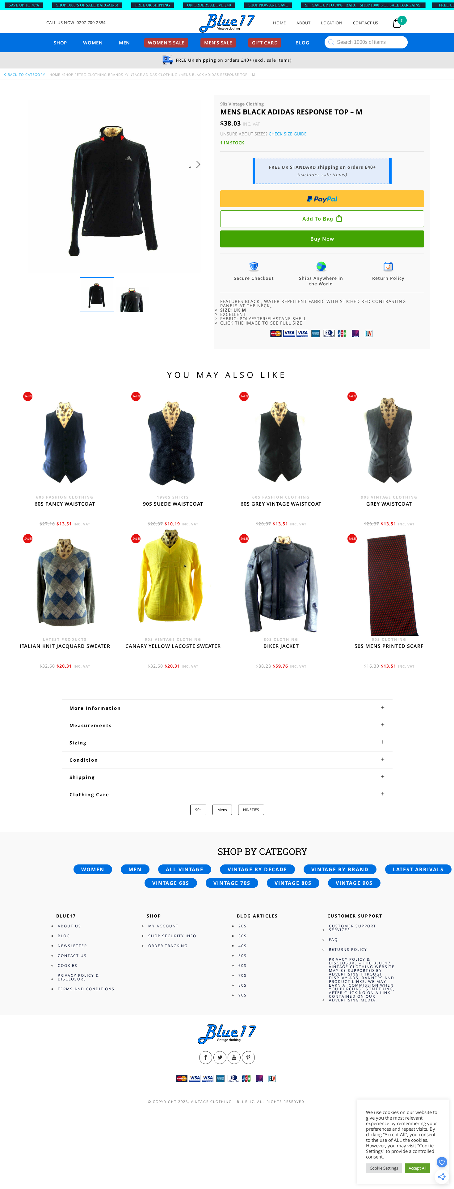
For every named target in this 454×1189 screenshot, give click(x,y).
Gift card (265, 42)
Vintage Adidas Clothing (152, 74)
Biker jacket (281, 646)
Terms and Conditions (86, 989)
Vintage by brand (340, 869)
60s (242, 965)
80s (242, 985)
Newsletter (72, 945)
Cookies (68, 965)
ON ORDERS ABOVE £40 (209, 5)
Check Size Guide (288, 134)
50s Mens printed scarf (389, 646)
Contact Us (366, 23)
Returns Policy (348, 949)
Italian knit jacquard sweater (65, 646)
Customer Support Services (352, 927)
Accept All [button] (417, 1168)
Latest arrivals (418, 869)
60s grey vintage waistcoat (281, 503)
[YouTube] (234, 1057)
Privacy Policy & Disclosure (78, 977)
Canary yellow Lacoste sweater (173, 646)
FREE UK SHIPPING (152, 5)
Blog (302, 42)
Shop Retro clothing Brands (93, 74)
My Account (163, 926)
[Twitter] (219, 1057)
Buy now (322, 238)
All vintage (185, 869)
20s (242, 926)
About (303, 23)
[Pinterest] (248, 1057)
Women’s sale (166, 42)
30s (242, 935)
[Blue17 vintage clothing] (227, 23)
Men (124, 42)
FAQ (333, 939)
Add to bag (317, 219)
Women (93, 42)
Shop (60, 42)
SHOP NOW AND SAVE (268, 5)
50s (242, 955)
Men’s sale (218, 42)
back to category (25, 74)
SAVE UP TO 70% (24, 5)
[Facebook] (205, 1057)
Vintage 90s (354, 883)
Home (279, 23)
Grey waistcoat (389, 503)
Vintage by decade (257, 869)
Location (331, 23)
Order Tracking (168, 945)
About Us (69, 926)
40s (242, 945)
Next (200, 170)
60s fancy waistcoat (65, 503)
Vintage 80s (293, 883)
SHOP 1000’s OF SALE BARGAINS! (87, 5)
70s (242, 975)
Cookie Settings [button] (384, 1168)
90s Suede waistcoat (173, 503)
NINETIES (251, 809)
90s (198, 809)
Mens (222, 809)
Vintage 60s (170, 883)
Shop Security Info (172, 935)
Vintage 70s (231, 883)
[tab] (227, 708)
